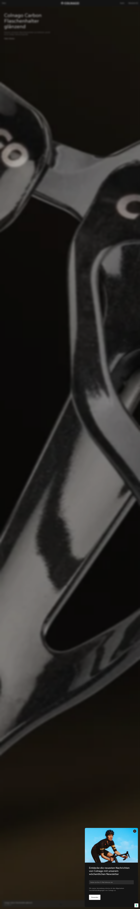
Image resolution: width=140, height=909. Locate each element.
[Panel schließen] (134, 831)
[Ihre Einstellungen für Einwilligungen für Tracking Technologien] (136, 905)
